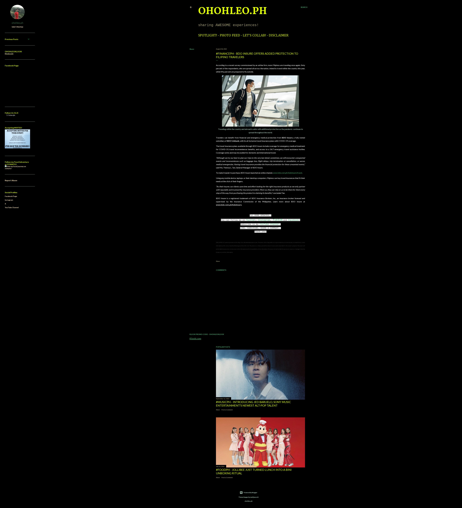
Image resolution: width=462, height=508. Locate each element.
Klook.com (195, 338)
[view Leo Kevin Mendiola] (17, 168)
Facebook (293, 220)
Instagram (264, 220)
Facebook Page (11, 196)
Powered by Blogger (250, 492)
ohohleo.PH (232, 11)
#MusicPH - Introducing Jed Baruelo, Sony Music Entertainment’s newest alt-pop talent (253, 403)
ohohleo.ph (17, 22)
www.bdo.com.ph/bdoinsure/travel (287, 173)
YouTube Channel (269, 224)
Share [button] (191, 49)
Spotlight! (207, 35)
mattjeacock (254, 497)
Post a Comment (227, 410)
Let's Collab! (254, 35)
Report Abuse (11, 180)
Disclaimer (279, 35)
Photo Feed (230, 35)
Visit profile (17, 27)
